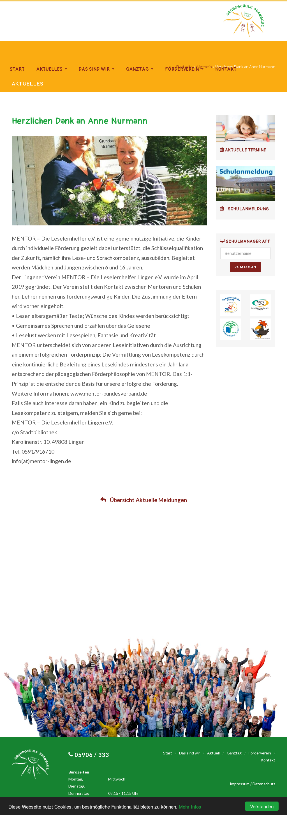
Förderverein (182, 69)
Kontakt (226, 69)
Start (17, 69)
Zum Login (245, 267)
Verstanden (262, 806)
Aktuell (213, 753)
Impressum (239, 783)
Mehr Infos (190, 806)
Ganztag (138, 69)
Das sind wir (95, 69)
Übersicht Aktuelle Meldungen (148, 500)
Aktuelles (50, 69)
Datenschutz (264, 783)
